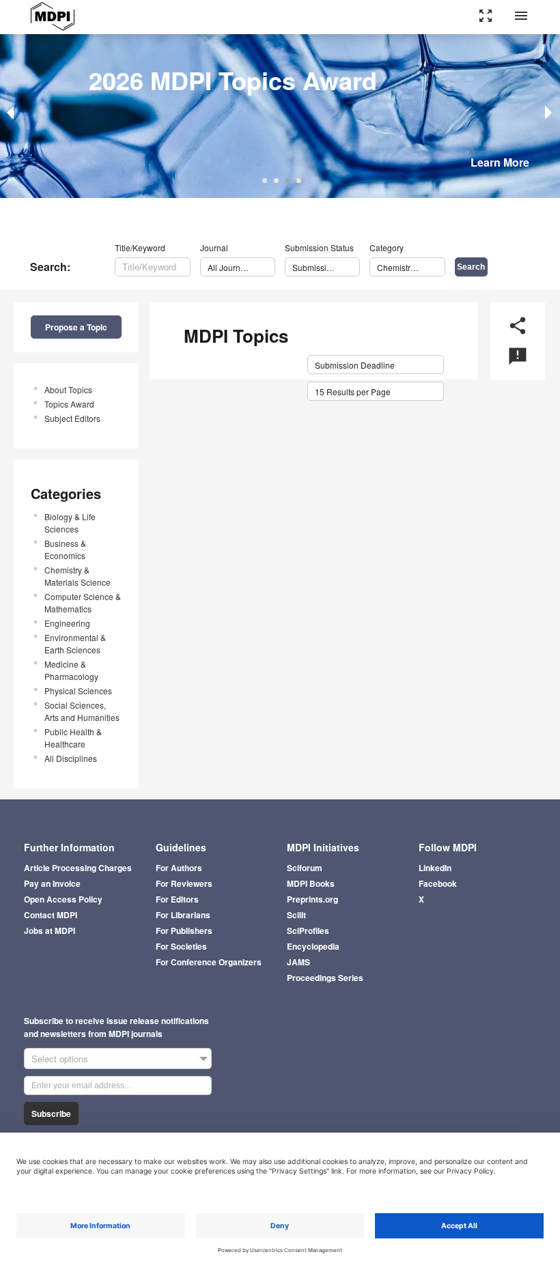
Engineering (67, 623)
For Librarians (183, 915)
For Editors (177, 899)
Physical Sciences (78, 690)
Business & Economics (65, 549)
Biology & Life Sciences (70, 523)
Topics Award (69, 404)
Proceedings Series (325, 977)
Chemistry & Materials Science (77, 576)
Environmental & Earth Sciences (75, 643)
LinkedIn (435, 868)
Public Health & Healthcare (73, 738)
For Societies (181, 946)
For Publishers (184, 930)
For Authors (179, 868)
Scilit (296, 915)
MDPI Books (311, 883)
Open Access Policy (63, 899)
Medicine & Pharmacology (71, 670)
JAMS (298, 962)
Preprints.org (312, 899)
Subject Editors (72, 418)
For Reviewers (184, 883)
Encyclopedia (313, 946)
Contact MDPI (50, 915)
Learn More (500, 162)
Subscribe (51, 1113)
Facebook (438, 883)
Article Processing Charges (78, 868)
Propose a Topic (76, 327)
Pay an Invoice (52, 883)
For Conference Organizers (209, 962)
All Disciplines (70, 758)
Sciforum (304, 868)
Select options (59, 1058)
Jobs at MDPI (49, 930)
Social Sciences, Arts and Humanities (82, 711)
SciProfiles (308, 930)
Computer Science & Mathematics (82, 602)
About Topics (68, 389)
